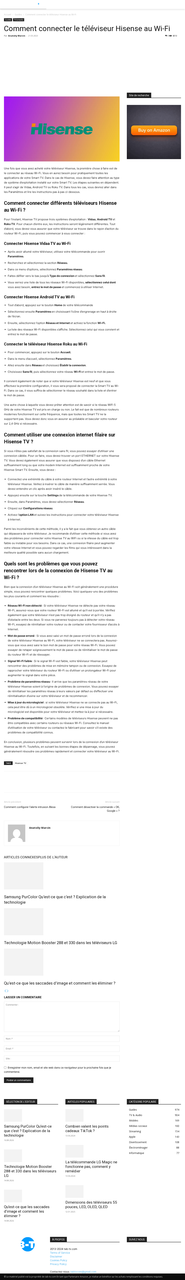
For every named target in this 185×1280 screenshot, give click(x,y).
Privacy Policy (58, 1264)
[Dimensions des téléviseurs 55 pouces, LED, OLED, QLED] (92, 1191)
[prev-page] (5, 991)
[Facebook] (7, 785)
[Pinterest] (24, 785)
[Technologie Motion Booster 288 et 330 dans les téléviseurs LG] (62, 921)
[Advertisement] (92, 65)
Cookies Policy (58, 1260)
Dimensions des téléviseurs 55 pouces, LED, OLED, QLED (91, 1204)
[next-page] (8, 991)
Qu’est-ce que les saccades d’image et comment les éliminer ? (59, 983)
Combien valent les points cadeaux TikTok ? (87, 1128)
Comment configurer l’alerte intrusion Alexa (29, 807)
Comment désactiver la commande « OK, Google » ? (95, 808)
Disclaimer (56, 1256)
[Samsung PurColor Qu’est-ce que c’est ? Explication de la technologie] (62, 875)
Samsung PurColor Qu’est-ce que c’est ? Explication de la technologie (28, 1131)
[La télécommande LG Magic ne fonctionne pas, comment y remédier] (92, 1151)
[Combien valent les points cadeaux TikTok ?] (92, 1115)
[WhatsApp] (32, 785)
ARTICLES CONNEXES (21, 857)
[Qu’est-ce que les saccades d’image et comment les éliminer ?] (62, 962)
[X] (16, 785)
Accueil (7, 14)
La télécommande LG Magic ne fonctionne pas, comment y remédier (91, 1166)
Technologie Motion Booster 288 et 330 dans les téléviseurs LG (60, 942)
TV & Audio (18, 19)
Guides (18, 14)
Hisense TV (20, 763)
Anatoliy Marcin (16, 35)
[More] (41, 785)
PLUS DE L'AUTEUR (53, 857)
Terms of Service (60, 1252)
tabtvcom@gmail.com (83, 1271)
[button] (180, 4)
